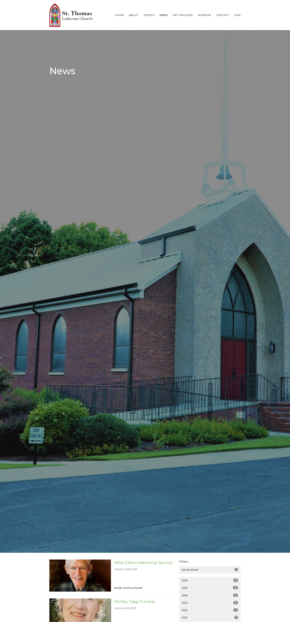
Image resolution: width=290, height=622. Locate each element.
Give (237, 15)
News (163, 15)
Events (149, 15)
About (134, 15)
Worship (204, 15)
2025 (209, 587)
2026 (209, 580)
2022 (209, 610)
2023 (209, 602)
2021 (209, 617)
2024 (209, 595)
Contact (222, 15)
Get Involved (183, 15)
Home (119, 15)
